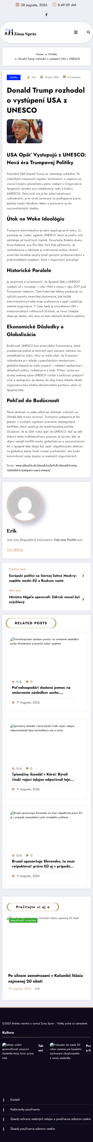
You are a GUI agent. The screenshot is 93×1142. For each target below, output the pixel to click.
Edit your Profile (65, 540)
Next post (15, 590)
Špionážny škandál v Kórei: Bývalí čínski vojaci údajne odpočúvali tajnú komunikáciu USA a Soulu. (42, 777)
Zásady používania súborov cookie (32, 1129)
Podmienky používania (25, 1109)
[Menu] (75, 32)
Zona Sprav (48, 1023)
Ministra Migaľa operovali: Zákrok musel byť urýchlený (44, 599)
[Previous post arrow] (83, 576)
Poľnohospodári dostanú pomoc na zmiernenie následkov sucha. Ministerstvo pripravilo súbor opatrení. (41, 690)
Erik (34, 77)
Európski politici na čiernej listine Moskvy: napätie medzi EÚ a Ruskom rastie (43, 578)
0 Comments (74, 77)
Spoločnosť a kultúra (75, 920)
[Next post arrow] (83, 599)
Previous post (17, 569)
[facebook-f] (46, 14)
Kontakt (15, 1099)
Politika (13, 77)
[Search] (88, 32)
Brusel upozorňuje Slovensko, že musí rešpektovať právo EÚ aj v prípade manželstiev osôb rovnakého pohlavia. (43, 864)
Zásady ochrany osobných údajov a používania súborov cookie (50, 1119)
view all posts (15, 549)
